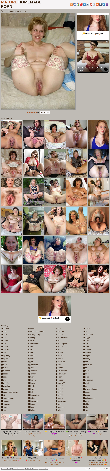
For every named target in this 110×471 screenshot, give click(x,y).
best (4, 353)
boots (5, 377)
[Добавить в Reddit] (94, 4)
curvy (32, 328)
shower (88, 353)
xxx (86, 410)
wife (86, 407)
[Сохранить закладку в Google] (78, 4)
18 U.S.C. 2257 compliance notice (36, 469)
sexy (87, 347)
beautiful (6, 350)
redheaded (89, 334)
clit (4, 395)
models (60, 347)
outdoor (60, 380)
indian (32, 398)
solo (86, 368)
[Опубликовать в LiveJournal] (87, 4)
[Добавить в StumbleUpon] (97, 4)
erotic (32, 341)
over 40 (60, 386)
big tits (5, 359)
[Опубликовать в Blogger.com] (71, 4)
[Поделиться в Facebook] (74, 4)
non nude (61, 362)
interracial (34, 401)
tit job (87, 383)
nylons (60, 368)
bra (4, 380)
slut (86, 362)
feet (31, 353)
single (87, 356)
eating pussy (35, 334)
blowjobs (6, 371)
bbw (4, 344)
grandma (33, 371)
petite (59, 404)
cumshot (6, 407)
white (87, 404)
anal (4, 331)
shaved (88, 350)
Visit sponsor (44, 112)
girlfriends (34, 365)
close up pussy (8, 398)
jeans (32, 404)
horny (32, 389)
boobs (5, 374)
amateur (6, 328)
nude (59, 365)
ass (4, 338)
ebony (32, 338)
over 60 (60, 392)
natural (60, 356)
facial (32, 347)
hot (31, 392)
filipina (32, 356)
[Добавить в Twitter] (103, 4)
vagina (87, 395)
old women (61, 374)
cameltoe (6, 386)
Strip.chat (80, 70)
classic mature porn (10, 392)
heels (32, 386)
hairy (32, 377)
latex (32, 407)
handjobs (33, 383)
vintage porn (90, 398)
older (59, 377)
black (5, 365)
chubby (6, 389)
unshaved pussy (91, 389)
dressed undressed (37, 331)
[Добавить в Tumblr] (100, 4)
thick (87, 377)
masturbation (62, 338)
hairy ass (33, 380)
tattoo (87, 374)
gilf (31, 362)
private (60, 410)
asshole (6, 341)
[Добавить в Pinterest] (91, 4)
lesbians (60, 331)
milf (58, 341)
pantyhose (61, 401)
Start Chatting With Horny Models (90, 68)
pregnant (60, 407)
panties (60, 398)
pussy (87, 328)
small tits (88, 365)
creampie (6, 404)
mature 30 (61, 383)
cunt (4, 410)
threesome (89, 380)
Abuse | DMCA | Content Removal (12, 469)
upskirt (87, 392)
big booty (6, 356)
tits (86, 386)
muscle (60, 353)
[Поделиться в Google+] (81, 4)
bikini (5, 362)
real (86, 331)
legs (59, 328)
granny (33, 374)
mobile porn (62, 344)
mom (59, 350)
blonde (5, 368)
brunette (6, 383)
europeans (34, 344)
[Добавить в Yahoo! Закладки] (107, 4)
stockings (88, 371)
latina (32, 410)
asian (5, 334)
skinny (87, 359)
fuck (32, 359)
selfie (87, 341)
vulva (87, 401)
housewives (35, 395)
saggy (87, 338)
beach (5, 347)
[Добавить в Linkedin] (84, 4)
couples (6, 401)
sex (86, 344)
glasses (33, 368)
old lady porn (62, 371)
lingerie (60, 334)
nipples (60, 359)
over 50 (60, 389)
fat (31, 350)
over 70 (60, 395)
